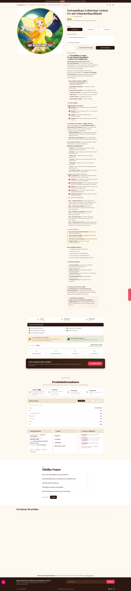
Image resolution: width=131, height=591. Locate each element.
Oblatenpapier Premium (60, 446)
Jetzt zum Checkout (105, 47)
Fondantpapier (58, 442)
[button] (129, 295)
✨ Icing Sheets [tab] (81, 400)
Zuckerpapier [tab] (88, 400)
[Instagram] (111, 589)
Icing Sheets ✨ (58, 435)
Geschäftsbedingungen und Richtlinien (65, 589)
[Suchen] (107, 4)
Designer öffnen (96, 363)
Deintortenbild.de (23, 589)
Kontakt (53, 497)
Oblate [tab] (100, 400)
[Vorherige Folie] (18, 31)
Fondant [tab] (94, 400)
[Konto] (110, 4)
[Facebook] (109, 589)
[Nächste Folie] (61, 31)
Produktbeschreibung (71, 52)
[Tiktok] (114, 589)
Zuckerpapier (58, 439)
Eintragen (110, 581)
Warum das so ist (90, 575)
